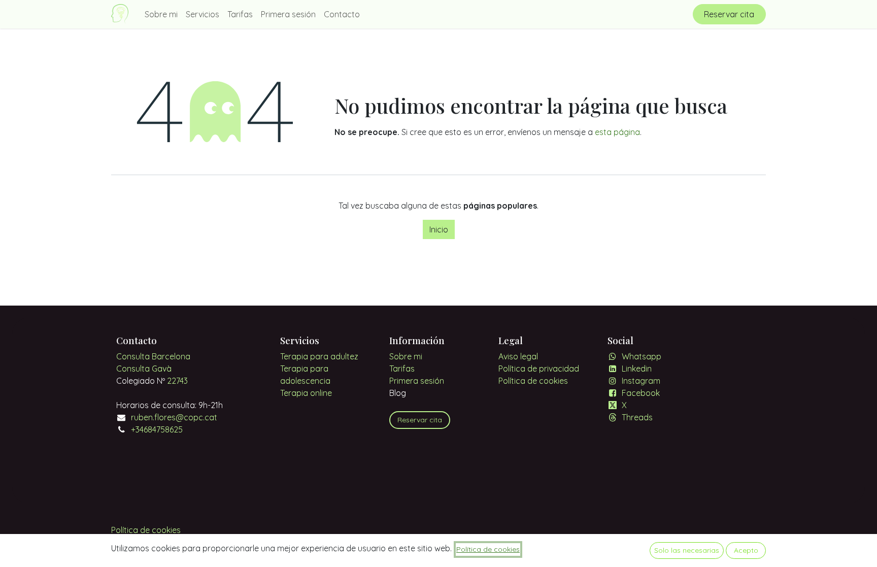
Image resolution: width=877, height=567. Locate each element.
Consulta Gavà (144, 368)
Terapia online (306, 393)
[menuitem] (161, 14)
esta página (617, 132)
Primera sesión (416, 381)
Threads (637, 417)
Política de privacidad (538, 368)
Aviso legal (518, 356)
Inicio (438, 229)
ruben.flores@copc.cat (174, 417)
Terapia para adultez (319, 356)
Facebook (641, 393)
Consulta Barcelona (153, 356)
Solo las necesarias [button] (686, 550)
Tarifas (402, 368)
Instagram (641, 381)
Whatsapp (641, 356)
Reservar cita (729, 14)
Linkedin (637, 368)
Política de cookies (533, 381)
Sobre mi (405, 356)
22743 (177, 381)
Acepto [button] (746, 550)
